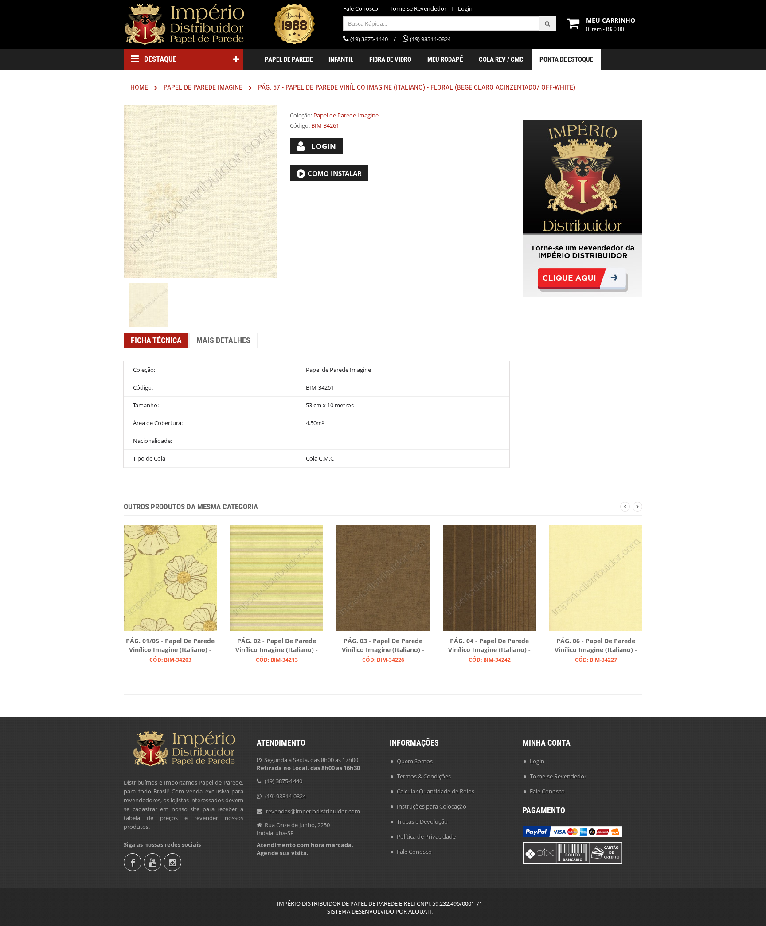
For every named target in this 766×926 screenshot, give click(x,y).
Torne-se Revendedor (418, 8)
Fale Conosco (360, 8)
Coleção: (301, 115)
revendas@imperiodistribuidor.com (313, 811)
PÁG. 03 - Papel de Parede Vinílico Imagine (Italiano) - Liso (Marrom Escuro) (383, 646)
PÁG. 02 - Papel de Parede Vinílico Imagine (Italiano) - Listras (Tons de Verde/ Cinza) (276, 646)
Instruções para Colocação (431, 806)
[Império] (183, 24)
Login (465, 8)
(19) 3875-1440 (283, 781)
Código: (300, 125)
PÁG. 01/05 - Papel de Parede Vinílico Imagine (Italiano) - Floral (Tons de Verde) (170, 646)
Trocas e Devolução (422, 821)
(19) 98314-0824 (285, 796)
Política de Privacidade (426, 836)
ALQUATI (419, 911)
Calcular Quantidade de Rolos (435, 791)
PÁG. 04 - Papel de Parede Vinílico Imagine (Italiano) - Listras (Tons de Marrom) (489, 646)
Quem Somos (415, 761)
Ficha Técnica (156, 340)
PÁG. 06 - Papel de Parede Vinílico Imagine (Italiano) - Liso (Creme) (596, 646)
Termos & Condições (424, 776)
